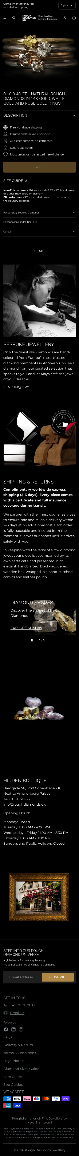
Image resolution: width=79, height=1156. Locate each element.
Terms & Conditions (19, 1053)
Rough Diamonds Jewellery (45, 1150)
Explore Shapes (26, 628)
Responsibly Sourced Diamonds (21, 212)
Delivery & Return (18, 1045)
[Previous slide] (8, 615)
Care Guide (12, 1077)
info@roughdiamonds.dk (24, 804)
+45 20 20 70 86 (23, 1005)
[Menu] (5, 18)
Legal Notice (13, 1061)
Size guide (13, 181)
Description (15, 115)
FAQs (7, 1037)
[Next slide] (71, 615)
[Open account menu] (64, 17)
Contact (7, 231)
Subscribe (58, 977)
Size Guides (13, 1085)
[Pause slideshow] (32, 640)
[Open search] (14, 17)
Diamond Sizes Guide (21, 1069)
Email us (17, 1013)
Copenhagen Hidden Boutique (20, 222)
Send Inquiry (16, 387)
